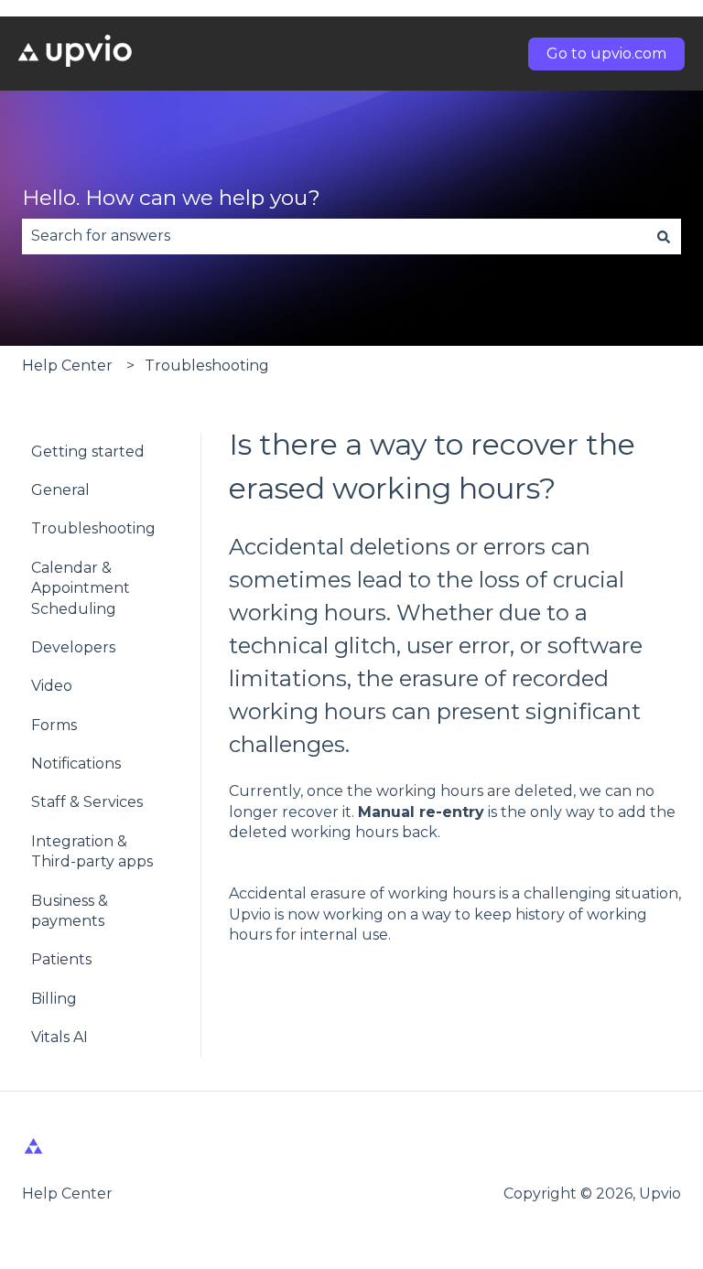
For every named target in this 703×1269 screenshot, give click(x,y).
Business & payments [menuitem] (69, 911)
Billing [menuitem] (54, 998)
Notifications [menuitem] (76, 763)
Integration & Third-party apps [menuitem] (92, 851)
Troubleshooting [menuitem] (93, 528)
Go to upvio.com (606, 53)
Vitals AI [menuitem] (59, 1037)
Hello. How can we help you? (171, 197)
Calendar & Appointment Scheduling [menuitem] (80, 588)
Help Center (67, 365)
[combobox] (334, 236)
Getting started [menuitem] (88, 451)
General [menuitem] (60, 490)
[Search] (663, 236)
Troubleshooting (207, 365)
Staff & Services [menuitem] (87, 802)
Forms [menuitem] (54, 725)
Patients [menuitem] (61, 959)
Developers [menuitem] (73, 647)
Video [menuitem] (51, 685)
